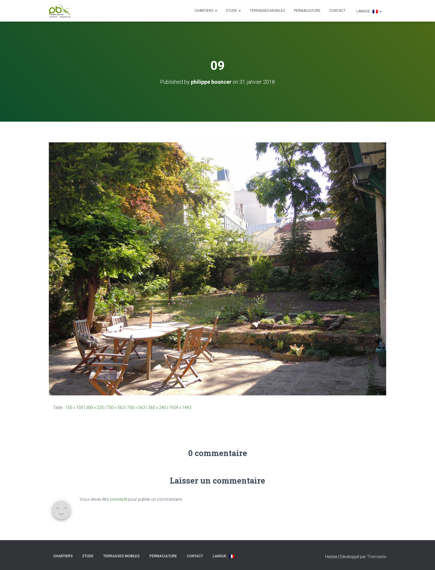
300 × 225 (95, 407)
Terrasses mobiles (267, 11)
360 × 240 (157, 407)
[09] (217, 268)
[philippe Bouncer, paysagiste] (59, 11)
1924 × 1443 (180, 407)
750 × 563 (116, 407)
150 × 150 (74, 407)
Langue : (364, 11)
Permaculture (307, 11)
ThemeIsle (376, 556)
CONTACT (337, 11)
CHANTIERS (204, 11)
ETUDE (232, 11)
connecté (118, 499)
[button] (215, 11)
